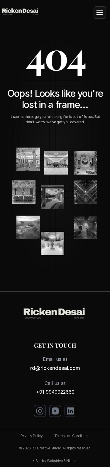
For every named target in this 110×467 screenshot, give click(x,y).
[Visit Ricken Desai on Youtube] (55, 411)
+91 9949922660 (55, 392)
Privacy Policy (32, 436)
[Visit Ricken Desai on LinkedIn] (70, 411)
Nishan (71, 460)
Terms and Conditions (71, 436)
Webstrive (55, 460)
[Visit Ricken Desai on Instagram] (40, 411)
